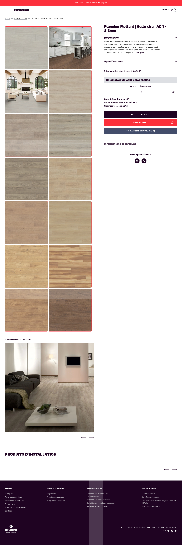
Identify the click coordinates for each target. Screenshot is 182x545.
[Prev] (83, 437)
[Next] (91, 437)
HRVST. (174, 527)
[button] (165, 10)
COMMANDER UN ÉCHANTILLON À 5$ (140, 131)
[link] (49, 387)
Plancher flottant (20, 18)
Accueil (7, 18)
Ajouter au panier (141, 122)
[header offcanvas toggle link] (7, 10)
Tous (120, 10)
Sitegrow (159, 527)
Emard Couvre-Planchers (136, 527)
